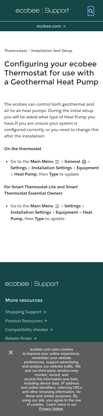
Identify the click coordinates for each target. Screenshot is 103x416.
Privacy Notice (51, 408)
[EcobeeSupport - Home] (42, 11)
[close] (10, 352)
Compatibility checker (26, 329)
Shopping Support (23, 312)
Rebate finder (18, 338)
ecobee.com (49, 26)
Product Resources (23, 321)
